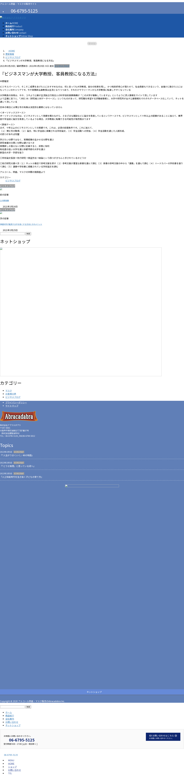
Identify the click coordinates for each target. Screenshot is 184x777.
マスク (8, 390)
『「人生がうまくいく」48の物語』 (17, 455)
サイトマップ (11, 405)
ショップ (12, 766)
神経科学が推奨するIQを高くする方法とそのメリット (21, 224)
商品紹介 (9, 715)
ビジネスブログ (62, 66)
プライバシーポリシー (16, 402)
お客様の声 (10, 393)
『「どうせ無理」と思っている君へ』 (17, 466)
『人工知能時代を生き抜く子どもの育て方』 (21, 476)
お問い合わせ (11, 722)
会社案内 (9, 718)
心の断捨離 (4, 200)
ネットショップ (12, 725)
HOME (11, 763)
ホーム (8, 712)
